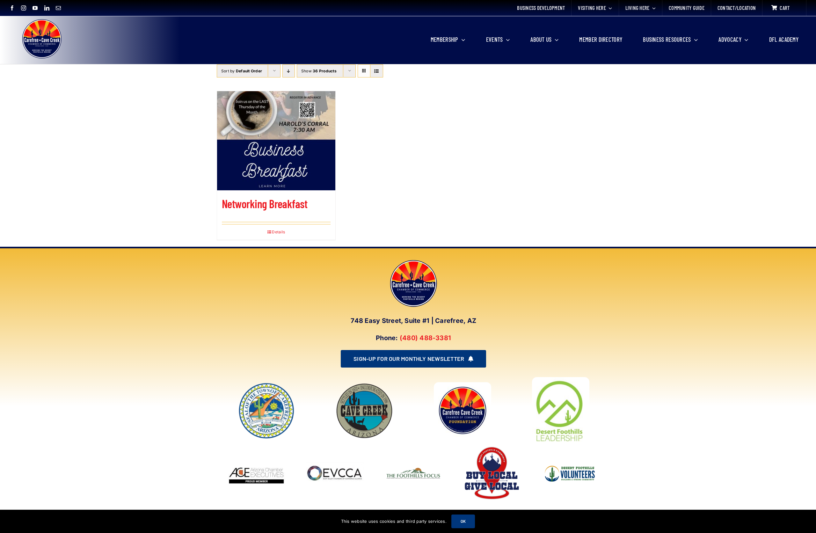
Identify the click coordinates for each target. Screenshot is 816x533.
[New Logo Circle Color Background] (41, 20)
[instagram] (23, 8)
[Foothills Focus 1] (413, 468)
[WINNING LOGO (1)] (570, 461)
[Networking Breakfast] (276, 140)
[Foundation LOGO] (462, 385)
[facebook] (12, 8)
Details (278, 232)
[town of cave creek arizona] (364, 385)
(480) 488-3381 (425, 338)
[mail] (58, 8)
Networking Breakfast (264, 203)
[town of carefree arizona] (266, 385)
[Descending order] (288, 70)
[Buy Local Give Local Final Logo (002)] (492, 447)
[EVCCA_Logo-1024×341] (335, 447)
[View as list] (376, 71)
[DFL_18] (560, 379)
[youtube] (35, 8)
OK (463, 521)
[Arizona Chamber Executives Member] (256, 447)
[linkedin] (46, 8)
